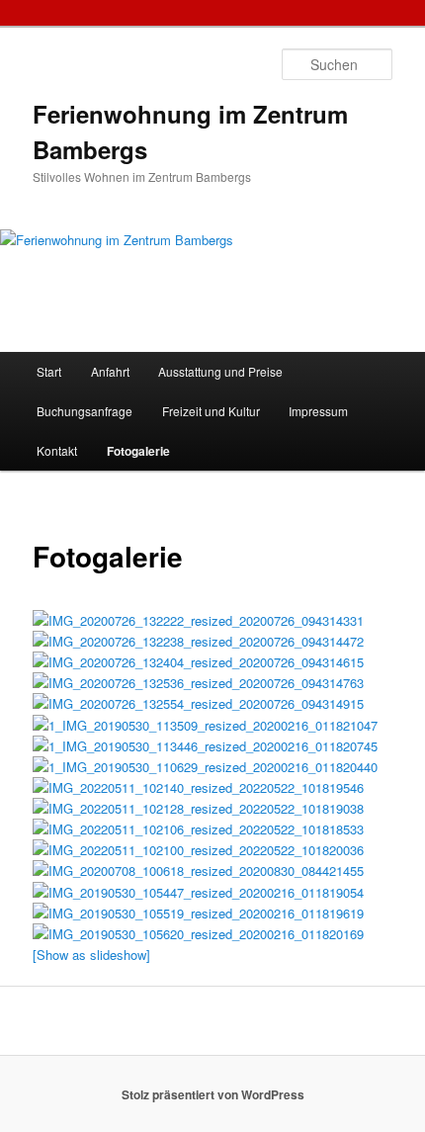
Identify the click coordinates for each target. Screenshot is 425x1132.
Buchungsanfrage (84, 410)
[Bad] (198, 682)
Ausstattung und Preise (220, 371)
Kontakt (57, 450)
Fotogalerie (138, 451)
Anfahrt (110, 371)
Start (49, 371)
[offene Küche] (198, 620)
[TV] (198, 913)
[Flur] (198, 892)
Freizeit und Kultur (211, 410)
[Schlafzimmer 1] (198, 933)
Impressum (318, 410)
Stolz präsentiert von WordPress (213, 1094)
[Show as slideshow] (91, 954)
